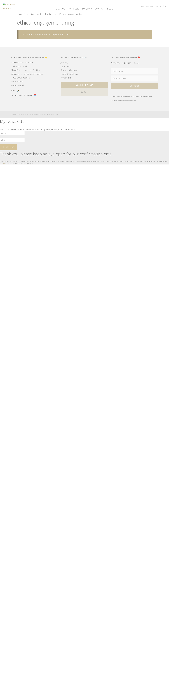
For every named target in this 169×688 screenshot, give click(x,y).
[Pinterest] (152, 114)
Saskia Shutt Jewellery (34, 14)
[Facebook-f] (142, 114)
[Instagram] (147, 114)
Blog (110, 8)
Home (20, 14)
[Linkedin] (157, 114)
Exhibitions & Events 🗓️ (23, 95)
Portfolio (73, 8)
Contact (100, 8)
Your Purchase (84, 85)
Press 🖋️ (15, 90)
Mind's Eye (54, 114)
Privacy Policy (7, 163)
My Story (87, 8)
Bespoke (60, 8)
